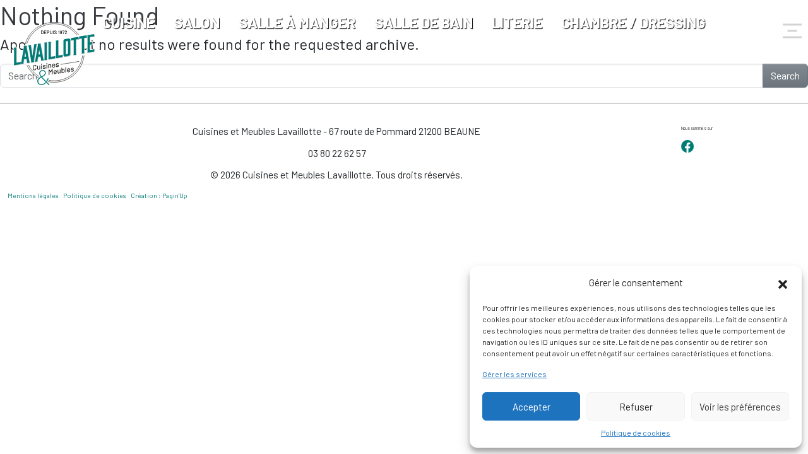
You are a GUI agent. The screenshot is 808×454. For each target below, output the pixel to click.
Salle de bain (423, 22)
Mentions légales (33, 195)
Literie (517, 22)
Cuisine (128, 22)
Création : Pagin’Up (159, 195)
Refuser (636, 406)
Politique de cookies (635, 432)
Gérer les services (514, 374)
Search (785, 75)
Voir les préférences (740, 406)
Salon (197, 22)
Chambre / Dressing (633, 22)
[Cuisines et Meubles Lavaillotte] (55, 53)
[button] (782, 282)
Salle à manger (297, 22)
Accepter (531, 406)
